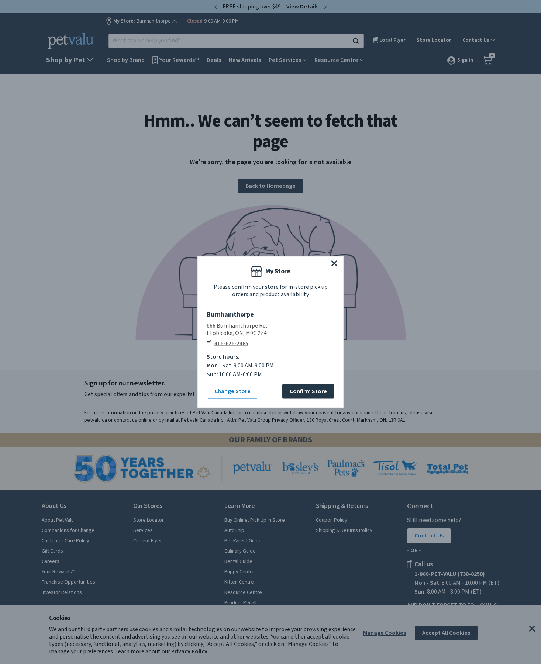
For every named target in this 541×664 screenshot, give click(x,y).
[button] (334, 263)
